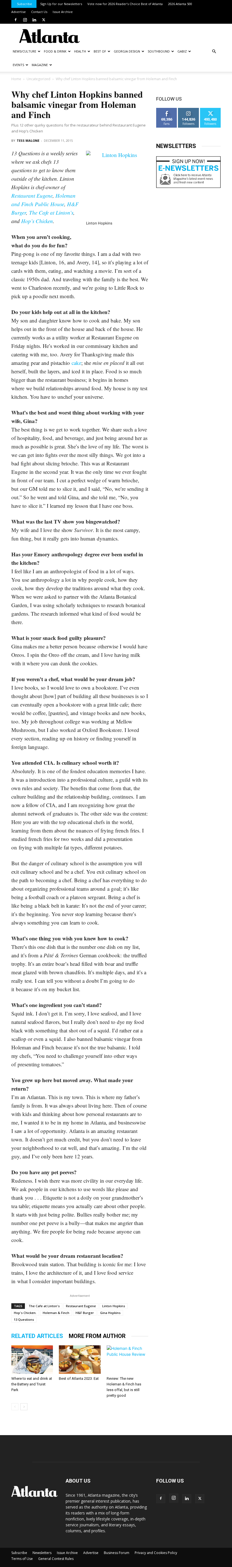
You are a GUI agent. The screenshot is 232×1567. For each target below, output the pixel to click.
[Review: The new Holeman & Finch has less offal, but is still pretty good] (127, 1359)
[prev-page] (14, 1406)
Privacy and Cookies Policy (156, 1552)
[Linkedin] (34, 20)
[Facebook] (15, 20)
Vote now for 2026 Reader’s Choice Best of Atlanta (125, 4)
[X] (43, 20)
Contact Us (39, 12)
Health (80, 51)
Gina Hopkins (110, 1313)
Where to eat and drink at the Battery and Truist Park (31, 1384)
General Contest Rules (56, 1558)
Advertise (18, 12)
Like (167, 110)
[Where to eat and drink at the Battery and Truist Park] (32, 1359)
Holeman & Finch (56, 1313)
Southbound (159, 51)
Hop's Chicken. (25, 1313)
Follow (188, 110)
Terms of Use (22, 1558)
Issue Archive (63, 12)
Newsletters (42, 1552)
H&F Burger (85, 1313)
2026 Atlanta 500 (180, 4)
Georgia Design (127, 51)
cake (76, 362)
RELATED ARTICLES (37, 1336)
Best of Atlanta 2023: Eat (79, 1378)
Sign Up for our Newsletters (61, 4)
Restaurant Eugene (32, 195)
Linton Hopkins (113, 1306)
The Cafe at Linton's (44, 1306)
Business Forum (116, 1552)
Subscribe (24, 4)
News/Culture (24, 51)
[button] (214, 51)
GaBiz (182, 51)
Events (18, 65)
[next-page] (23, 1406)
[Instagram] (25, 20)
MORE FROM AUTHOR (97, 1336)
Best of (100, 51)
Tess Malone (28, 140)
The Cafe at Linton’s (51, 212)
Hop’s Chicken (37, 221)
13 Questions (24, 1319)
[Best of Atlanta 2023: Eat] (79, 1359)
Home (16, 79)
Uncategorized (38, 79)
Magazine (40, 65)
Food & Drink (55, 51)
